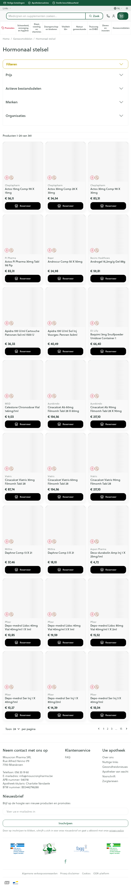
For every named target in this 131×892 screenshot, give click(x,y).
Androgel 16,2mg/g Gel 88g (107, 261)
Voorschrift (108, 776)
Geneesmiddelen (22, 38)
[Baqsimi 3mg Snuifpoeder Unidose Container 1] (108, 307)
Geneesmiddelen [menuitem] (122, 29)
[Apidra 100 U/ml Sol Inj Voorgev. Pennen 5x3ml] (65, 307)
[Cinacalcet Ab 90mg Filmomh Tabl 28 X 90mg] (108, 380)
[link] (99, 729)
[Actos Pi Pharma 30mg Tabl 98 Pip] (23, 234)
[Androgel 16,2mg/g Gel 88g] (108, 234)
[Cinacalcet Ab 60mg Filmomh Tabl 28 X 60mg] (65, 380)
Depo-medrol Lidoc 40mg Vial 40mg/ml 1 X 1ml (21, 627)
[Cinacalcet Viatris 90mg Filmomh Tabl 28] (108, 453)
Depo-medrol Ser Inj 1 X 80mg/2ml (63, 700)
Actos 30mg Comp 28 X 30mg (62, 190)
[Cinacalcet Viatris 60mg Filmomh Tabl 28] (65, 453)
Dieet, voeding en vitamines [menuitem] (37, 28)
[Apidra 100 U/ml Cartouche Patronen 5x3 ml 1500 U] (23, 307)
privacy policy (116, 830)
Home (6, 38)
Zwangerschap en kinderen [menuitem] (52, 28)
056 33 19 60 (22, 772)
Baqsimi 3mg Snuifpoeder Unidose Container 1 (106, 336)
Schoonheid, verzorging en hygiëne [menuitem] (24, 28)
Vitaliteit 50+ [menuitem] (66, 28)
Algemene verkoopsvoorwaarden (39, 873)
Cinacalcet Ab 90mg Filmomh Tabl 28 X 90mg (106, 409)
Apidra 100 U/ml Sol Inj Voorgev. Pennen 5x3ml (62, 333)
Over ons (108, 757)
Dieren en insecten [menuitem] (106, 28)
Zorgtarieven (110, 781)
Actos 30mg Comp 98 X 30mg (105, 190)
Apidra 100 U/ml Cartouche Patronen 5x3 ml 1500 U (22, 333)
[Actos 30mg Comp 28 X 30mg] (65, 162)
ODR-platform (101, 873)
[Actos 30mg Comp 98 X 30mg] (108, 162)
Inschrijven (65, 823)
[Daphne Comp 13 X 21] (23, 525)
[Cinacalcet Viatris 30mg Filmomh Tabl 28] (23, 453)
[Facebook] (65, 861)
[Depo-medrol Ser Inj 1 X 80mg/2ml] (65, 671)
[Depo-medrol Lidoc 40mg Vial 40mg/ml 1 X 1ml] (23, 598)
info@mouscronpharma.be (36, 776)
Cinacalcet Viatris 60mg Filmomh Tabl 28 (63, 481)
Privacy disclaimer (69, 873)
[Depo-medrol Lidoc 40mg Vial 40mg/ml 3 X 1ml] (65, 598)
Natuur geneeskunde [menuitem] (80, 28)
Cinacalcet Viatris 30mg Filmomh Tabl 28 (20, 481)
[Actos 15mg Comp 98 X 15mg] (23, 162)
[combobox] (46, 16)
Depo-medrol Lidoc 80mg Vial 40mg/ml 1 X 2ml (106, 627)
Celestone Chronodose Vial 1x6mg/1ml (22, 409)
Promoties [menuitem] (9, 28)
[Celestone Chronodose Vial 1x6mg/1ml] (23, 380)
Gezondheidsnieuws (115, 767)
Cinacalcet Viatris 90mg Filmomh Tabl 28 (105, 481)
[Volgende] (125, 729)
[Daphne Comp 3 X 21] (65, 525)
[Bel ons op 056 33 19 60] (108, 16)
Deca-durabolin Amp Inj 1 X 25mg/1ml (107, 554)
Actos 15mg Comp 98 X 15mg (19, 190)
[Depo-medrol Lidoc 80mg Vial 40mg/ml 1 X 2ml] (108, 598)
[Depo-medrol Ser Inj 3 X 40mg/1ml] (108, 671)
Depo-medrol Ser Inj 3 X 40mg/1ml (105, 700)
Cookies (86, 873)
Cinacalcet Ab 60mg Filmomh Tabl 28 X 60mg (63, 409)
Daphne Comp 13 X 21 (18, 553)
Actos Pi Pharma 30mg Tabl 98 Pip (22, 263)
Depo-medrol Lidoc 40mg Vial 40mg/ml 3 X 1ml (64, 627)
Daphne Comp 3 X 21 (61, 553)
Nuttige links (110, 762)
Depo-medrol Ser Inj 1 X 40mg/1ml (20, 700)
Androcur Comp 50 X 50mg (65, 261)
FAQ (67, 757)
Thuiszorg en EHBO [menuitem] (94, 28)
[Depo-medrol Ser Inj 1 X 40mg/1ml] (23, 671)
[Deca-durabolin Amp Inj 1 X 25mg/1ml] (108, 525)
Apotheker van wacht (115, 771)
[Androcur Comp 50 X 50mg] (65, 234)
